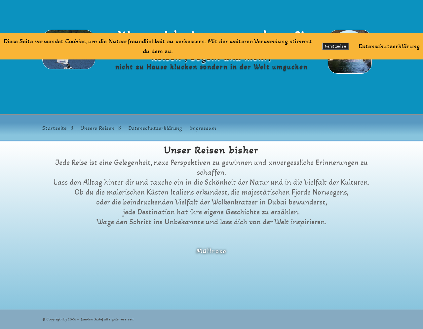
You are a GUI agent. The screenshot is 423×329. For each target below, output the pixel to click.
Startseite (54, 128)
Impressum (202, 128)
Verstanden (335, 46)
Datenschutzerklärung (155, 128)
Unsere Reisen (97, 128)
